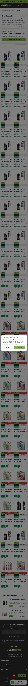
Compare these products (14, 39)
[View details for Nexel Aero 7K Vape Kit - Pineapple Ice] (7, 475)
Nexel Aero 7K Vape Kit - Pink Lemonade (20, 580)
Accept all (19, 347)
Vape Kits (7, 10)
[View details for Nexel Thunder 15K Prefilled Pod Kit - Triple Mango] (7, 295)
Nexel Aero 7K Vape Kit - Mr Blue (20, 460)
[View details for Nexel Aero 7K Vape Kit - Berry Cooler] (7, 325)
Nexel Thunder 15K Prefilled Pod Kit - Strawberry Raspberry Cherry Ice (20, 282)
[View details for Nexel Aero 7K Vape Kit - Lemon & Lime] (7, 445)
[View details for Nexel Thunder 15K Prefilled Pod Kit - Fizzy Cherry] (7, 146)
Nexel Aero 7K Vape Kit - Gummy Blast (20, 400)
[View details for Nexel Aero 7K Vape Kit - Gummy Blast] (20, 385)
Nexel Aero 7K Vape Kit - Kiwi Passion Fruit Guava (20, 431)
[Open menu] (26, 5)
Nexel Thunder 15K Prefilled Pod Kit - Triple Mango (6, 311)
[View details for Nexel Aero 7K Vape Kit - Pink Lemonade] (20, 565)
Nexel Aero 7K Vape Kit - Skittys (6, 580)
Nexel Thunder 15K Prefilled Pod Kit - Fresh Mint (19, 551)
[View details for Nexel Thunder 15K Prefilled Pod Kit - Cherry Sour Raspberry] (20, 116)
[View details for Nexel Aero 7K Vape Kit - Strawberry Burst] (20, 475)
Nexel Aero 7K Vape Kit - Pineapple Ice (6, 490)
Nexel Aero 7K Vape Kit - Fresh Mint (6, 400)
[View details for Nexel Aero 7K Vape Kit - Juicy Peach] (7, 415)
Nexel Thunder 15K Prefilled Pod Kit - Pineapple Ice (19, 221)
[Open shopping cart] (22, 5)
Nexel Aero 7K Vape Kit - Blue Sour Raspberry (6, 371)
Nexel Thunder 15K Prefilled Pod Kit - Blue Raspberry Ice (20, 71)
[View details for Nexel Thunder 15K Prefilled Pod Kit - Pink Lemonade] (7, 236)
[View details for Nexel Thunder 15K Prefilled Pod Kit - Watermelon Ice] (20, 295)
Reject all (8, 347)
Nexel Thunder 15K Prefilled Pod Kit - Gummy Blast (19, 161)
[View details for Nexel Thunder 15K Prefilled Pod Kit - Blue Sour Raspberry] (20, 86)
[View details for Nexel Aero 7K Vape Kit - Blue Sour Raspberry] (7, 355)
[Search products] (18, 5)
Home (2, 10)
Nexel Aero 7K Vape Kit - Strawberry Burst (20, 490)
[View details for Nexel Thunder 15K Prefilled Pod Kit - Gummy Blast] (20, 146)
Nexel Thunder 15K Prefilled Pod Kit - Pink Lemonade (7, 251)
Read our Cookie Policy (11, 344)
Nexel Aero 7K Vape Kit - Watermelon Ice (6, 520)
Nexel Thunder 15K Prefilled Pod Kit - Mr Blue (7, 221)
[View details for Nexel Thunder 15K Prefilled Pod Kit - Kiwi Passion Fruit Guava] (7, 176)
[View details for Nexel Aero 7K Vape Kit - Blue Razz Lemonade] (20, 325)
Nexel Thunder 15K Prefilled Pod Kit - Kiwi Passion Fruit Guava (7, 191)
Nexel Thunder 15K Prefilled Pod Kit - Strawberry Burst (6, 281)
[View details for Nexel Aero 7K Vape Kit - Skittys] (7, 565)
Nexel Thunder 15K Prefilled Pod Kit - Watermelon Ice (19, 311)
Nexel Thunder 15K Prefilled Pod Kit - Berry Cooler (6, 71)
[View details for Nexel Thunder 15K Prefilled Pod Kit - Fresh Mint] (20, 535)
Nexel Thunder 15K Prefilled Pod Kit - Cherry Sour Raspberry (19, 132)
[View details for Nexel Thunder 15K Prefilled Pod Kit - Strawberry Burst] (7, 266)
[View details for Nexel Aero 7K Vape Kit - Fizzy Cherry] (20, 355)
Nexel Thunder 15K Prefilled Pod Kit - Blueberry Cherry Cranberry (6, 132)
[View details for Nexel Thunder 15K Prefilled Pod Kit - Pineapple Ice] (20, 206)
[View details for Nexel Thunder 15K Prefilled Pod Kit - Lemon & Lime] (20, 176)
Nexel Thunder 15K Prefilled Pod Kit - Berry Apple (19, 521)
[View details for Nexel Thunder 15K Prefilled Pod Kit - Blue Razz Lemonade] (7, 86)
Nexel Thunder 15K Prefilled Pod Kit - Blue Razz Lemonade (7, 101)
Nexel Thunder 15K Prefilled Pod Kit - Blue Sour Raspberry (20, 101)
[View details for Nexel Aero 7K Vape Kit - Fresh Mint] (7, 385)
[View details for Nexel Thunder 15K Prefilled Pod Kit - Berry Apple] (20, 505)
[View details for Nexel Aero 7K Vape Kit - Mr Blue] (20, 445)
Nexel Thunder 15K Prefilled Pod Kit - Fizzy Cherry (6, 161)
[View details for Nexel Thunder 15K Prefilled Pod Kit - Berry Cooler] (7, 56)
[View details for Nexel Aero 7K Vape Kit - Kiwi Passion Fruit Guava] (20, 415)
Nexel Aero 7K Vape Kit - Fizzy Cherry (20, 370)
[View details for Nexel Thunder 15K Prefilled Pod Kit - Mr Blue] (7, 206)
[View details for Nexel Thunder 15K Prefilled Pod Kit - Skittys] (20, 236)
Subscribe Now (14, 636)
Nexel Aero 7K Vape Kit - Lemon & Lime (6, 460)
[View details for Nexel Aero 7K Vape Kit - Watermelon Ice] (7, 505)
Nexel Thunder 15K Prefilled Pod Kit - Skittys (19, 251)
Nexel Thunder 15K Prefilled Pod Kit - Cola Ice (7, 551)
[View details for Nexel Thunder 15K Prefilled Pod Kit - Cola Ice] (7, 535)
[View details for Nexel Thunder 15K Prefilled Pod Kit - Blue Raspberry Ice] (20, 56)
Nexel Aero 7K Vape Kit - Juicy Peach (6, 430)
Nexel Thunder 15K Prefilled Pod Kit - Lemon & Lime (19, 191)
